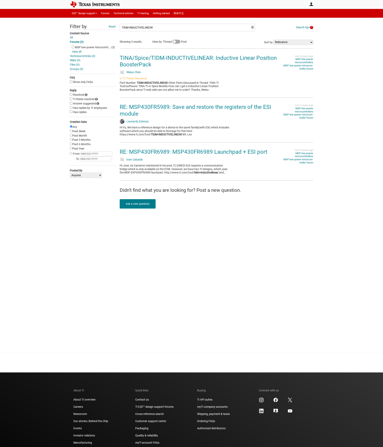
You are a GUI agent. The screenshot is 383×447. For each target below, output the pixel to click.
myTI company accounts (212, 406)
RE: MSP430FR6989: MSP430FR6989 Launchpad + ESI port (193, 152)
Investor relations (84, 435)
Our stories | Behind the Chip (90, 421)
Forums (105, 13)
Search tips (303, 27)
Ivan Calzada (134, 159)
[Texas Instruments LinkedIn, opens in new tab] (261, 412)
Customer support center (150, 421)
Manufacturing (82, 442)
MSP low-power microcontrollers (304, 61)
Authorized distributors (211, 428)
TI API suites (204, 399)
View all (76, 51)
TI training (143, 13)
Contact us (142, 399)
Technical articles (123, 13)
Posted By (76, 170)
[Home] (98, 4)
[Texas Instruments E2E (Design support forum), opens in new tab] (275, 412)
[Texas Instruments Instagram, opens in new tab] (261, 401)
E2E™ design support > (84, 13)
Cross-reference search (149, 413)
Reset (112, 26)
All (71, 37)
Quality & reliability (146, 435)
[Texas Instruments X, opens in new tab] (290, 401)
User (311, 4)
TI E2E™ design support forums (154, 406)
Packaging (141, 428)
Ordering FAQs (206, 421)
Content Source (79, 33)
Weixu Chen (133, 72)
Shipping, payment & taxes (213, 413)
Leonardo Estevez (137, 121)
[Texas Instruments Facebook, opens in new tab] (275, 401)
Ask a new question (138, 203)
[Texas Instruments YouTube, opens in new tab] (290, 412)
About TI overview (84, 399)
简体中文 (179, 13)
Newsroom (80, 413)
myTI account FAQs (147, 442)
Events (77, 428)
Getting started (161, 13)
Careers (78, 406)
